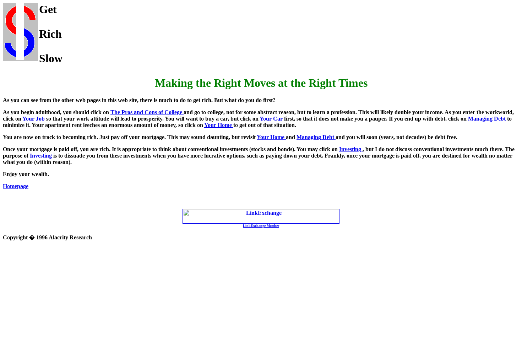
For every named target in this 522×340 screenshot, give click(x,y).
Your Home (218, 125)
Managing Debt (487, 119)
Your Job (34, 119)
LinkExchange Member (261, 226)
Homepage (15, 186)
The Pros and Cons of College (147, 112)
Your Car (272, 119)
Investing (351, 149)
